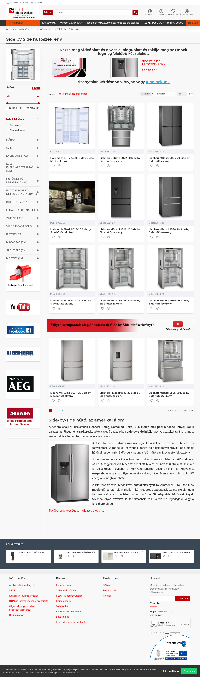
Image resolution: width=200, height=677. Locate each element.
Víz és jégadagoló (19, 226)
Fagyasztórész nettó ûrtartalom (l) (21, 192)
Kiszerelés (13, 234)
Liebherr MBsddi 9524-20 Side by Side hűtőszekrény (70, 394)
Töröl (37, 88)
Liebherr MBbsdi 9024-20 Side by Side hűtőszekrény (169, 159)
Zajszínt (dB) (15, 218)
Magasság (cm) (16, 242)
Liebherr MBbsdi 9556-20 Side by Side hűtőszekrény (169, 231)
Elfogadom (189, 671)
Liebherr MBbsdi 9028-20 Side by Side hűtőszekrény (70, 231)
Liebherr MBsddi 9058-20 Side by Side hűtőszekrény (169, 302)
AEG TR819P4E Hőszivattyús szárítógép (82, 552)
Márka (10, 139)
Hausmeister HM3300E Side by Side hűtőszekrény (72, 159)
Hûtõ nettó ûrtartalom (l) (16, 181)
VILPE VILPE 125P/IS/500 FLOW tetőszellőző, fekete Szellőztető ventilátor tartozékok (34, 552)
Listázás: (182, 94)
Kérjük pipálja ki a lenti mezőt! (158, 613)
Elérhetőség (15, 118)
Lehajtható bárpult (20, 210)
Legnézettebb (14, 544)
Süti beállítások (171, 671)
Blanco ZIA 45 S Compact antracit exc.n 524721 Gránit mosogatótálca (177, 552)
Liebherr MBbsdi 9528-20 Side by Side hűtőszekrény (120, 231)
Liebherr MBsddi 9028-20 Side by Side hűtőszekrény (120, 302)
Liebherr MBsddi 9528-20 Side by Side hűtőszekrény (120, 394)
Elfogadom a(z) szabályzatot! (166, 633)
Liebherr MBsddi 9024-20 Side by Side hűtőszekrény (70, 302)
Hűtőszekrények (46, 29)
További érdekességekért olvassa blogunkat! (77, 510)
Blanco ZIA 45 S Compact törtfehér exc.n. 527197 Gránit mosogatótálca (129, 552)
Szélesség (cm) (16, 250)
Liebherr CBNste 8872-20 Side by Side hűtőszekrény (120, 159)
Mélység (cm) (15, 258)
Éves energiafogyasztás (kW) (20, 167)
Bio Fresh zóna (16, 202)
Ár (8, 96)
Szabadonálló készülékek (24, 29)
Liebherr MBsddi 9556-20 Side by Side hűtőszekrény (169, 394)
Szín (9, 147)
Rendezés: (145, 94)
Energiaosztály (17, 155)
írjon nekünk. (158, 82)
